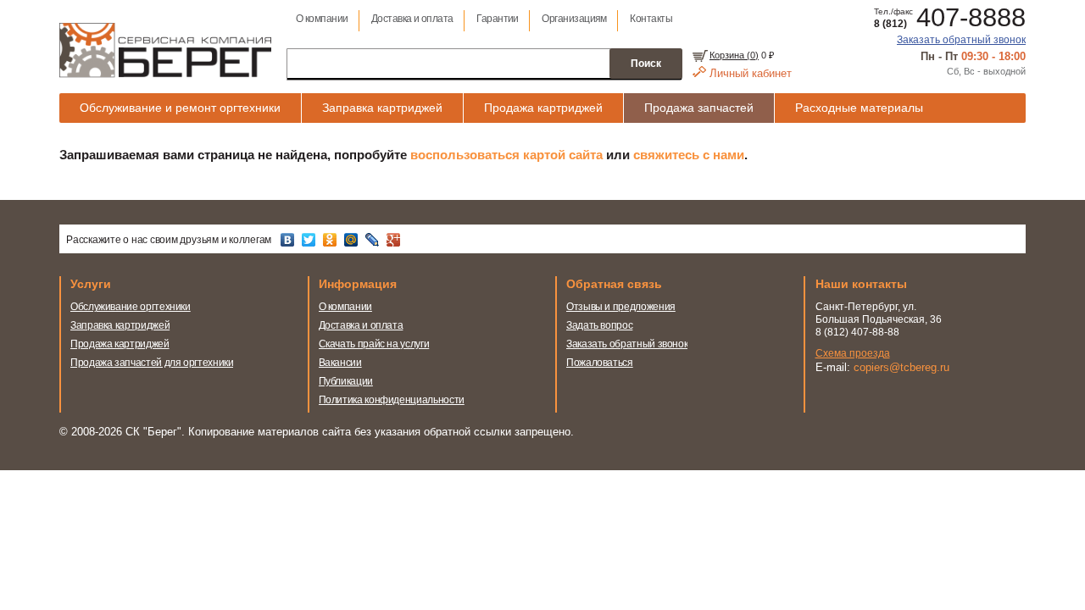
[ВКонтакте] (289, 240)
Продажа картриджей (543, 107)
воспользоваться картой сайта (506, 154)
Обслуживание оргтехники (130, 307)
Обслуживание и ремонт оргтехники (180, 107)
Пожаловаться (599, 363)
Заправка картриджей (382, 107)
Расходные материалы (859, 107)
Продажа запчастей (699, 107)
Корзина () (734, 55)
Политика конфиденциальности (392, 400)
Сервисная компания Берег (165, 49)
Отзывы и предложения (621, 307)
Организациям (574, 19)
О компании (322, 19)
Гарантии (497, 19)
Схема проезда (852, 353)
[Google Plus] (395, 240)
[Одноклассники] (331, 240)
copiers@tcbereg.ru (901, 367)
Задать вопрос (599, 325)
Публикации (346, 381)
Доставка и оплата (412, 19)
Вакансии (340, 363)
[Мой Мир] (353, 240)
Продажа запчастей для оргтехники (151, 363)
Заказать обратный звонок (961, 40)
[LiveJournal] (374, 240)
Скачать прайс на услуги (374, 344)
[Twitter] (310, 240)
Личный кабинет (750, 73)
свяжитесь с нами (688, 154)
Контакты (651, 19)
